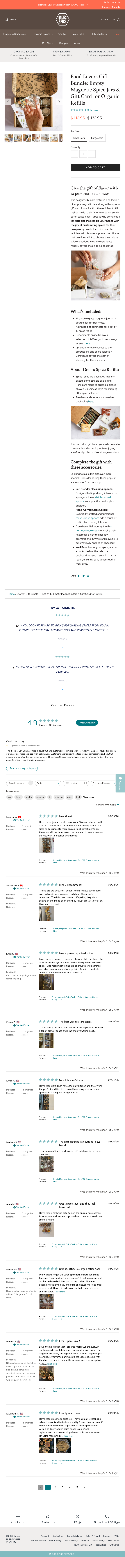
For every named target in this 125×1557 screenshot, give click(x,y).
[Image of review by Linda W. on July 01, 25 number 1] (46, 1102)
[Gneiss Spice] (62, 19)
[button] (62, 1554)
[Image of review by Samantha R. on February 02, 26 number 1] (46, 913)
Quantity (75, 147)
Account (45, 1536)
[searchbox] (17, 783)
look (78, 797)
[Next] (59, 102)
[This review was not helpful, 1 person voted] (115, 1068)
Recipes (63, 43)
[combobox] (48, 783)
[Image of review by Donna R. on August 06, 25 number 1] (46, 1040)
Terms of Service (38, 1540)
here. (88, 343)
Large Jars (97, 137)
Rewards (116, 7)
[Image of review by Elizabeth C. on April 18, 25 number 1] (46, 1445)
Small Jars (79, 137)
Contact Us (57, 1536)
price (69, 797)
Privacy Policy (71, 1540)
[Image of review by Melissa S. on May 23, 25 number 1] (46, 1301)
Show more (88, 797)
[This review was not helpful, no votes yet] (115, 873)
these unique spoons (87, 518)
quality (29, 797)
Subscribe (115, 2)
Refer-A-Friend (93, 1536)
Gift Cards (47, 43)
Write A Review (87, 722)
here (90, 401)
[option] (33, 102)
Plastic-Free (113, 1540)
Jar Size (75, 131)
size (9, 797)
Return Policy (55, 1540)
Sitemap (85, 1540)
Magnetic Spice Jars (14, 34)
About (77, 43)
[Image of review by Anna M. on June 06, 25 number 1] (46, 1229)
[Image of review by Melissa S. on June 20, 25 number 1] (46, 1164)
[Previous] (8, 102)
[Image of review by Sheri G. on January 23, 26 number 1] (46, 982)
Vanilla (62, 34)
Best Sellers (101, 1545)
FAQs (106, 2)
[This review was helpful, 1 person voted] (110, 1473)
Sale (117, 34)
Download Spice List (82, 1545)
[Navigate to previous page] (40, 1487)
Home (11, 593)
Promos (105, 7)
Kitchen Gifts (99, 34)
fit (50, 797)
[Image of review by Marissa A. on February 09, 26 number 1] (46, 845)
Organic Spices (42, 34)
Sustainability (98, 1540)
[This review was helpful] (110, 1401)
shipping (59, 797)
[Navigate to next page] (84, 1487)
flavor (18, 797)
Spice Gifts (78, 34)
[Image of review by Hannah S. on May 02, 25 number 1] (46, 1373)
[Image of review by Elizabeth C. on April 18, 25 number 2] (63, 1445)
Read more (60, 1291)
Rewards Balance (74, 1536)
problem (40, 797)
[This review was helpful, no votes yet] (110, 873)
